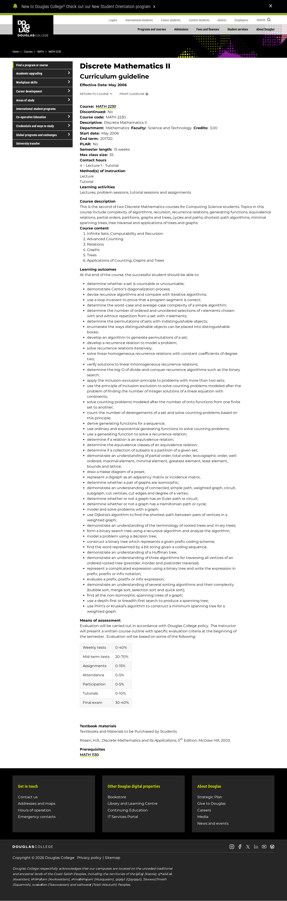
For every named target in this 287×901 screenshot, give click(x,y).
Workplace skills (26, 82)
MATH (40, 51)
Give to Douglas (211, 803)
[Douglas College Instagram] (232, 848)
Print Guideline (132, 94)
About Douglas (265, 29)
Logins (113, 20)
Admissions (181, 29)
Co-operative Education (31, 117)
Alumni (221, 20)
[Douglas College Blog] (272, 848)
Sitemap (112, 858)
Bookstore (117, 797)
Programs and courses (152, 29)
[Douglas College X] (248, 848)
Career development (29, 91)
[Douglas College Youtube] (264, 848)
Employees (241, 20)
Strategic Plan (209, 797)
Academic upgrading (29, 73)
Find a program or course (32, 65)
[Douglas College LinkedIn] (256, 848)
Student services (237, 29)
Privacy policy (89, 858)
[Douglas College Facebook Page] (240, 848)
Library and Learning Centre (133, 803)
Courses (28, 51)
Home (16, 51)
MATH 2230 (55, 51)
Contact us (28, 797)
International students (139, 20)
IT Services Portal (123, 817)
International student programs (36, 109)
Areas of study (25, 100)
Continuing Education (128, 810)
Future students (170, 20)
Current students (199, 20)
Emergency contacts (37, 817)
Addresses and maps (36, 803)
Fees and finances (207, 29)
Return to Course (94, 94)
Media (202, 817)
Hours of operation (34, 810)
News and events (212, 823)
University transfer (28, 143)
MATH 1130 (89, 755)
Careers (204, 810)
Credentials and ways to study (35, 126)
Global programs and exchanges (36, 135)
